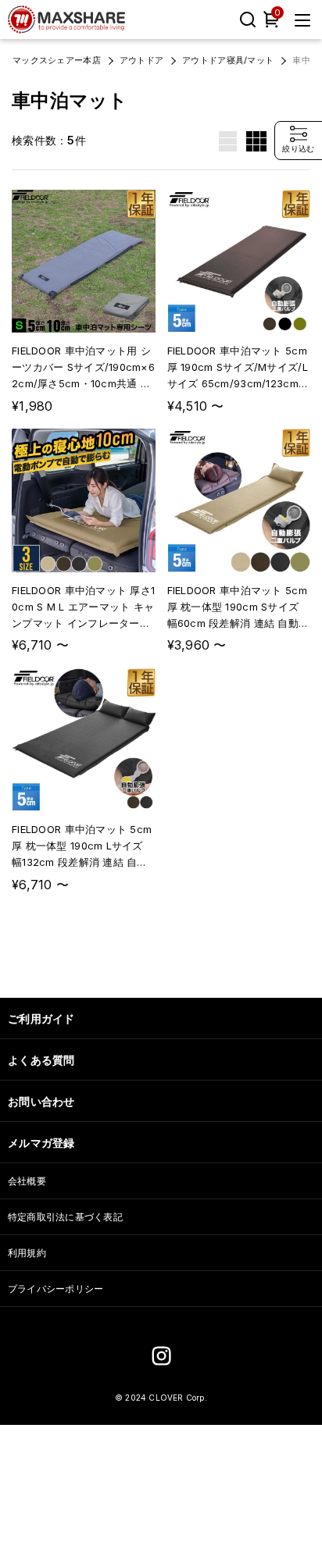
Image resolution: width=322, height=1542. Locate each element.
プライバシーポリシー (55, 1288)
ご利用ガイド (41, 1018)
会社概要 (27, 1181)
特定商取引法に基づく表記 (65, 1217)
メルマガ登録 (41, 1142)
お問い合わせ (41, 1101)
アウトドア (141, 60)
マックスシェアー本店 (57, 60)
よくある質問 (41, 1060)
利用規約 (27, 1253)
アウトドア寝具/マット (228, 60)
